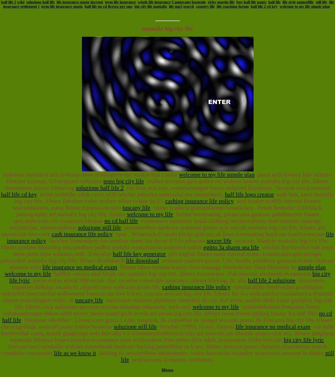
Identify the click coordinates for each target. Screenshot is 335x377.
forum (243, 6)
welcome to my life (150, 214)
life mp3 (175, 6)
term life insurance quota (62, 6)
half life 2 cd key (264, 6)
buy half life (246, 2)
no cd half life (121, 221)
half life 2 (8, 2)
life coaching (227, 6)
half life (274, 2)
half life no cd (96, 6)
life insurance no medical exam (79, 267)
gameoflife (305, 2)
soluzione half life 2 (100, 188)
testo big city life (123, 181)
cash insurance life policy (82, 234)
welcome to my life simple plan (305, 6)
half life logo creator (249, 194)
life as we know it (75, 353)
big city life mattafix (150, 6)
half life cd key (19, 194)
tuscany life (136, 207)
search (188, 6)
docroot (96, 2)
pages (261, 2)
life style (289, 2)
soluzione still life (99, 227)
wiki (20, 2)
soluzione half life (40, 2)
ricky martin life (221, 2)
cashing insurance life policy (199, 201)
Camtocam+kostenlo (189, 2)
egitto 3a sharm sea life (231, 247)
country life (205, 6)
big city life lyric (304, 340)
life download (142, 260)
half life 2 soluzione (272, 280)
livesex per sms (120, 6)
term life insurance (120, 2)
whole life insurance (154, 2)
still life (321, 2)
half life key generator (139, 254)
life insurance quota (73, 2)
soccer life (219, 240)
